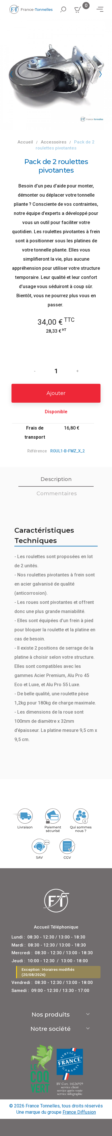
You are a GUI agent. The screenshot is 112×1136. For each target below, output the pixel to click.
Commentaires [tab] (56, 493)
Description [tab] (56, 479)
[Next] (100, 74)
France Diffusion (79, 1112)
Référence (37, 451)
